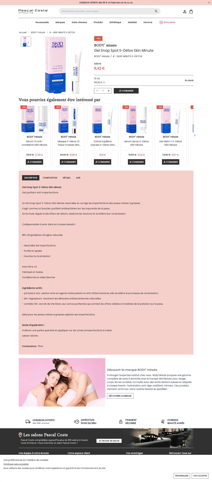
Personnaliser (181, 476)
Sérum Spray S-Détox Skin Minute (136, 143)
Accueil (23, 32)
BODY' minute (38, 32)
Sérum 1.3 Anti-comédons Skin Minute (34, 143)
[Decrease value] (97, 90)
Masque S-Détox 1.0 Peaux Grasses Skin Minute (68, 145)
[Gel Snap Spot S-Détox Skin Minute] (26, 42)
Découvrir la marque (120, 395)
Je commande (126, 90)
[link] (106, 2)
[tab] (30, 177)
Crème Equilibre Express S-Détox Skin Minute (103, 145)
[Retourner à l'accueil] (33, 12)
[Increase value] (108, 90)
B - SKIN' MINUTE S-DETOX (62, 32)
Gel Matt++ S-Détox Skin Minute (170, 143)
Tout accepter (200, 476)
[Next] (194, 135)
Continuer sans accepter (16, 464)
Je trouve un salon (109, 440)
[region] (63, 65)
